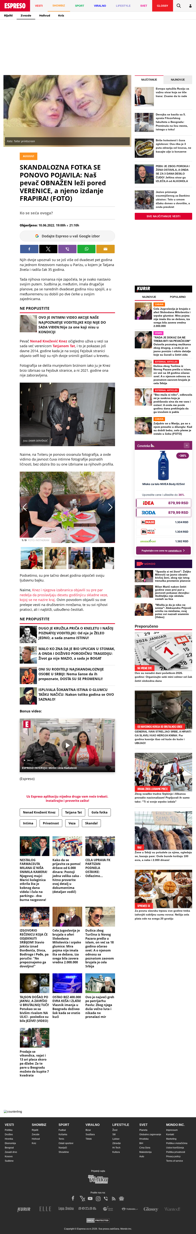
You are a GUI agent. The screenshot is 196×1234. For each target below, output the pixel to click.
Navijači (63, 1147)
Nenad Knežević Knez (48, 341)
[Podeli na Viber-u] (67, 249)
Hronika (9, 1139)
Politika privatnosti (175, 1152)
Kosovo (9, 1156)
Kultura (116, 1152)
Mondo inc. (175, 1124)
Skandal (91, 823)
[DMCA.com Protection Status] (98, 1220)
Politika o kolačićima (176, 1143)
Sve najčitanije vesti (163, 216)
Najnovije (178, 79)
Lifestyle (120, 1124)
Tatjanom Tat (64, 346)
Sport (64, 1124)
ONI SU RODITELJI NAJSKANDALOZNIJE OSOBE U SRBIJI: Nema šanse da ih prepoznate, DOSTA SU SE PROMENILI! (71, 674)
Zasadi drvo (11, 1152)
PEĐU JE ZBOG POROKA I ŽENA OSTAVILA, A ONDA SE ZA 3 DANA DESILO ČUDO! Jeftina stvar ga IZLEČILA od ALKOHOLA (172, 174)
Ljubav (115, 1139)
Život (114, 1130)
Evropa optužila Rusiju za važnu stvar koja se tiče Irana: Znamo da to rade (172, 92)
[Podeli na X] (48, 249)
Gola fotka (99, 812)
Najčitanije (149, 79)
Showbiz (39, 1124)
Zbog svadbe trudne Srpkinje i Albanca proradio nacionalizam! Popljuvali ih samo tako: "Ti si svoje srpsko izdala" (162, 797)
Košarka (63, 1134)
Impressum (172, 1130)
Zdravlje (116, 1143)
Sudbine (9, 1161)
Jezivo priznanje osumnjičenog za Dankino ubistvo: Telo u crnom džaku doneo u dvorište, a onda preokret (173, 199)
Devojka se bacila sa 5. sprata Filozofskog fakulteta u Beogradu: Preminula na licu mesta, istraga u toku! (172, 122)
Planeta (143, 1130)
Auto (141, 1156)
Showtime (64, 1152)
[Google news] (121, 1198)
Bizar (88, 1130)
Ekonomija (10, 1143)
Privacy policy (173, 1156)
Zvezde (26, 15)
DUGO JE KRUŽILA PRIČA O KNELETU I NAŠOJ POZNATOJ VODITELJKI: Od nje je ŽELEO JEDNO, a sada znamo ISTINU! (75, 633)
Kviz (61, 15)
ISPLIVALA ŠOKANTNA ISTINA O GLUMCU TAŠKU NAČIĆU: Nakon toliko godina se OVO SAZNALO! (76, 694)
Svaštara (90, 1134)
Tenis (61, 1139)
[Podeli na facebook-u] (29, 249)
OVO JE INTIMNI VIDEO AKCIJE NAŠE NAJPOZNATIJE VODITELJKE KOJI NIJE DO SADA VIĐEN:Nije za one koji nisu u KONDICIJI (72, 324)
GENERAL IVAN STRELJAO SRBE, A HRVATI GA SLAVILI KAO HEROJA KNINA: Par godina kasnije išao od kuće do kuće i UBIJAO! (163, 737)
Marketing (171, 1139)
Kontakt (170, 1134)
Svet (143, 1124)
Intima (28, 823)
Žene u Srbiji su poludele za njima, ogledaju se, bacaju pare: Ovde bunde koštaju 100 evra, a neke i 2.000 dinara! (163, 856)
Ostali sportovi (66, 1143)
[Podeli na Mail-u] (105, 249)
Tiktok (89, 1139)
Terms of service (174, 1161)
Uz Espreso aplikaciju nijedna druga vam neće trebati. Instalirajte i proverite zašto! (67, 798)
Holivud (44, 15)
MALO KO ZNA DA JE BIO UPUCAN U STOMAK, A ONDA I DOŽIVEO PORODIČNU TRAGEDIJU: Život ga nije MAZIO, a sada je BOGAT (76, 653)
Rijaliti (8, 15)
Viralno (93, 1124)
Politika (8, 1130)
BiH (141, 1143)
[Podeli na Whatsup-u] (86, 249)
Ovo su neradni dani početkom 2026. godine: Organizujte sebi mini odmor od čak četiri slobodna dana (163, 676)
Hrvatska (144, 1139)
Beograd (9, 1147)
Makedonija (145, 1152)
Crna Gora (144, 1147)
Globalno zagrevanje (150, 1134)
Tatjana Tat (73, 812)
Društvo (9, 1134)
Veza (72, 823)
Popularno (178, 297)
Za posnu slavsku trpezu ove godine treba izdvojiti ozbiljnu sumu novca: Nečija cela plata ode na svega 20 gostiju (162, 914)
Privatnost (51, 823)
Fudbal (62, 1130)
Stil (114, 1134)
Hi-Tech (116, 1147)
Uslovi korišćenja (175, 1147)
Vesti (9, 1124)
